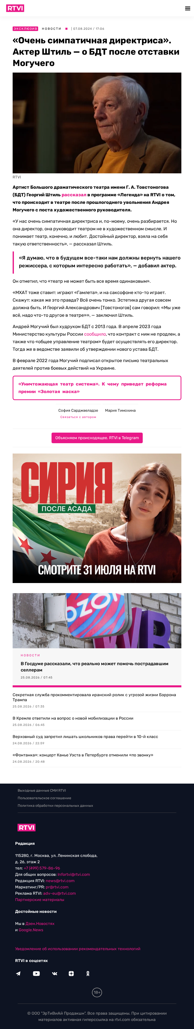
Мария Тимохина (120, 410)
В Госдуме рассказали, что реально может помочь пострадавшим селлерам (94, 667)
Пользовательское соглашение (44, 798)
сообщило (95, 334)
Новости (52, 28)
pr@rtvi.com (57, 887)
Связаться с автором (78, 417)
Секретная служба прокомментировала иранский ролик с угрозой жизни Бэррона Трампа (94, 697)
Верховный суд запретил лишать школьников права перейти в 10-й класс (85, 736)
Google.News (31, 929)
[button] (188, 8)
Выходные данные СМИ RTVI (42, 790)
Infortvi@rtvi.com (74, 874)
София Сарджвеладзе (78, 410)
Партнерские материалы (39, 899)
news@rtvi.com (60, 880)
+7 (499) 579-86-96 (42, 868)
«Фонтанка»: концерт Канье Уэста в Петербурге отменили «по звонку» (83, 755)
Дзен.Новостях (40, 923)
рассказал (74, 195)
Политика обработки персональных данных (55, 805)
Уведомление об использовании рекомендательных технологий (77, 948)
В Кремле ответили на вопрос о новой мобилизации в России (73, 718)
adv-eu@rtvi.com (59, 893)
